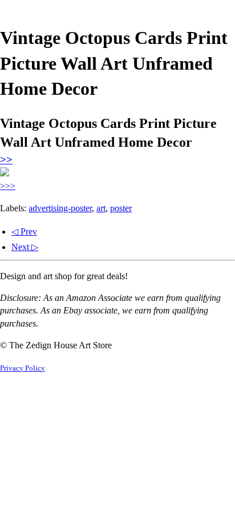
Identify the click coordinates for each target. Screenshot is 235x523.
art (101, 208)
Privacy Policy (22, 368)
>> (6, 160)
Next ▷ (24, 247)
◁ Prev (24, 231)
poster (121, 208)
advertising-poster (60, 208)
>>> (7, 186)
